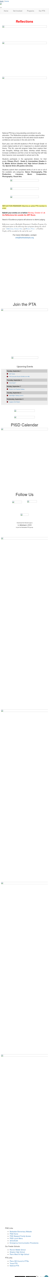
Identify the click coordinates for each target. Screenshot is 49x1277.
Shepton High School (17, 1252)
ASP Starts (12, 374)
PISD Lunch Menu (16, 1238)
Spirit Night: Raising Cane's (16, 395)
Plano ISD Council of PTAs (19, 1261)
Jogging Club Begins (14, 402)
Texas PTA (13, 1263)
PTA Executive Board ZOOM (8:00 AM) (19, 376)
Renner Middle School (18, 1250)
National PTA (14, 1265)
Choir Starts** (12, 383)
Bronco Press (30, 229)
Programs (30, 11)
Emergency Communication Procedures (24, 1243)
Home (6, 11)
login (1, 1)
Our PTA (42, 11)
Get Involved (17, 11)
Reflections (9, 229)
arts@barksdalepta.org (24, 237)
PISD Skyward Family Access (20, 1236)
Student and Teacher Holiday (16, 389)
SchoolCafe (14, 1240)
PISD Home (14, 1234)
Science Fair (18, 229)
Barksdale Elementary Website (21, 1231)
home (7, 1)
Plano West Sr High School (19, 1254)
